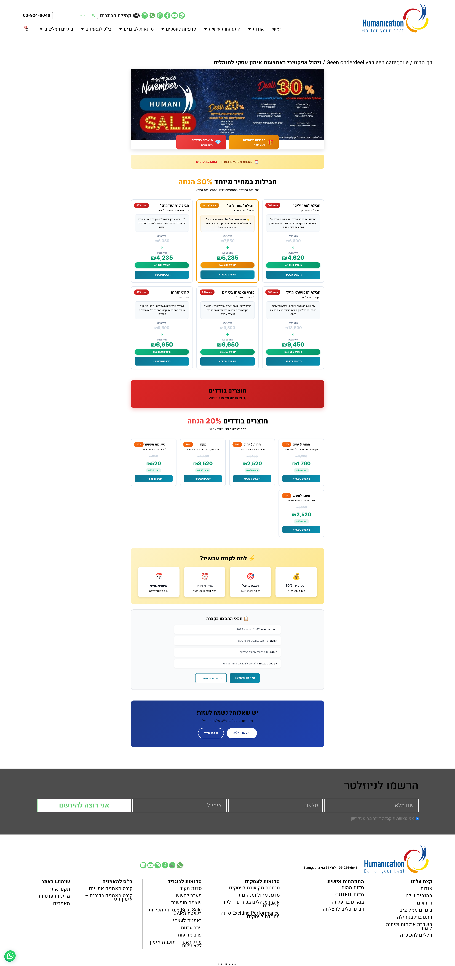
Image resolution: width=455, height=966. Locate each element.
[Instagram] (160, 15)
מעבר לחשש (189, 895)
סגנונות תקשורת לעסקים (254, 887)
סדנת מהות (352, 887)
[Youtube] (174, 15)
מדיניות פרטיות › (210, 678)
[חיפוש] (93, 15)
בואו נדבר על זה (348, 902)
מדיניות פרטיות (54, 896)
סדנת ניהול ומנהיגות (259, 894)
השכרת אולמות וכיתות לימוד (409, 926)
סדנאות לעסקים (181, 29)
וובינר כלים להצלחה (343, 909)
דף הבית (423, 63)
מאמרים (61, 903)
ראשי (276, 29)
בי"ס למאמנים (98, 29)
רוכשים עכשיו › (293, 274)
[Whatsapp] (152, 15)
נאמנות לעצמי (187, 920)
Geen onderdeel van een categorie (367, 63)
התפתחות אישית (224, 29)
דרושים (424, 902)
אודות (258, 29)
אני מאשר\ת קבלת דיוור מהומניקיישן (382, 819)
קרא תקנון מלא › (245, 678)
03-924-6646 (36, 15)
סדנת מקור (191, 888)
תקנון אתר (59, 888)
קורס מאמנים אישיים (111, 888)
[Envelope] (172, 865)
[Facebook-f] (167, 15)
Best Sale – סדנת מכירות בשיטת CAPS (175, 911)
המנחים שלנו (418, 895)
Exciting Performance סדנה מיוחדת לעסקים (250, 914)
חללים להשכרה (416, 935)
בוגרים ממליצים (58, 29)
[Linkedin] (144, 15)
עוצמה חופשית (186, 902)
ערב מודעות (190, 934)
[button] (10, 955)
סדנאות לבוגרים (139, 29)
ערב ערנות (191, 927)
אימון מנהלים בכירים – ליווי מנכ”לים (251, 904)
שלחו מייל (211, 733)
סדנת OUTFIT (349, 894)
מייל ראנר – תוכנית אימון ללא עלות (176, 944)
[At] (182, 15)
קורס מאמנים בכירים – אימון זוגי (109, 897)
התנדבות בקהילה (414, 917)
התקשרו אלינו (241, 732)
